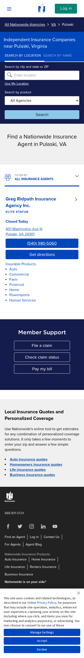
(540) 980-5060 (42, 243)
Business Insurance (19, 574)
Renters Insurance (43, 567)
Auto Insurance (16, 559)
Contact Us (52, 537)
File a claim (51, 346)
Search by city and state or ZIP (27, 67)
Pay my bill (51, 370)
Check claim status (47, 358)
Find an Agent (15, 537)
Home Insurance (43, 559)
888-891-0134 (14, 513)
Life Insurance (15, 567)
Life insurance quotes (28, 469)
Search (42, 114)
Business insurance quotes (32, 475)
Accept (42, 641)
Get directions (42, 254)
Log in (66, 8)
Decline (42, 649)
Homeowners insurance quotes (36, 464)
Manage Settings (42, 632)
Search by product (18, 92)
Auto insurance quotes (29, 459)
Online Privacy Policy (41, 602)
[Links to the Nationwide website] (10, 501)
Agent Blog (34, 544)
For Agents (13, 544)
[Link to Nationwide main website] (42, 12)
